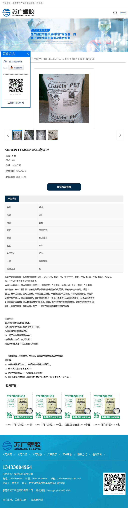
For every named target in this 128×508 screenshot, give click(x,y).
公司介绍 (22, 454)
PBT (45, 59)
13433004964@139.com (69, 478)
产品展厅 (36, 59)
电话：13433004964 (12, 478)
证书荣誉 (67, 454)
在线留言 (97, 454)
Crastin (52, 59)
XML (68, 490)
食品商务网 (37, 500)
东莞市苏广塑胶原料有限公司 (17, 490)
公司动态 (37, 454)
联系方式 (82, 454)
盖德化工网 (20, 500)
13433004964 (17, 467)
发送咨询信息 (64, 187)
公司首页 (7, 454)
